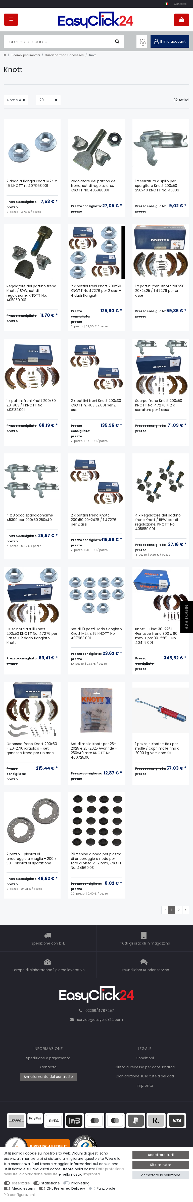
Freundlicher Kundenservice (145, 969)
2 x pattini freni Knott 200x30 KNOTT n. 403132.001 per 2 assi (96, 405)
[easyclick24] (96, 995)
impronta (145, 1085)
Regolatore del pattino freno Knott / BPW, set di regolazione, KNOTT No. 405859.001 (31, 293)
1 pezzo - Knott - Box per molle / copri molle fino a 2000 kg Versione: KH (157, 748)
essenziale (21, 1183)
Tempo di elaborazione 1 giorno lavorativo (48, 969)
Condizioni (145, 1058)
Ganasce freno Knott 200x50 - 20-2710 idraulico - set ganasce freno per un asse (32, 748)
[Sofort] (156, 1120)
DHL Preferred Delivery (66, 1188)
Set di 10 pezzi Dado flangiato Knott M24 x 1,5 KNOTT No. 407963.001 (96, 634)
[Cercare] (117, 41)
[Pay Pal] (135, 1120)
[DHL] (16, 1120)
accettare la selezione (160, 1175)
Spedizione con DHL (48, 943)
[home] (5, 55)
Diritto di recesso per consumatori (145, 1067)
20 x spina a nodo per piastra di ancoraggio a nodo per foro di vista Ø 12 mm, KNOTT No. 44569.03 (96, 861)
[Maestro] (94, 1120)
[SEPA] (53, 1120)
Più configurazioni (19, 1194)
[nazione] (166, 4)
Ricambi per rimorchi (25, 55)
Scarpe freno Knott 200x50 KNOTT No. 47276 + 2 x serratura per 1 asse (158, 405)
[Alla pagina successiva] (185, 910)
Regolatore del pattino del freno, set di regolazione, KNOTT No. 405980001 (93, 186)
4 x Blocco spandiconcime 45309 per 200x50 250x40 (30, 517)
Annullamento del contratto (48, 1076)
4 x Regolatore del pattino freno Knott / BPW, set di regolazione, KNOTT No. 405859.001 (158, 522)
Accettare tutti (161, 1154)
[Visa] (176, 1120)
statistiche (50, 1183)
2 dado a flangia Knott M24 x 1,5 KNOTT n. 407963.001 (32, 183)
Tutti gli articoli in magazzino (145, 943)
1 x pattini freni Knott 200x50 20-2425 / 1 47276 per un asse (159, 291)
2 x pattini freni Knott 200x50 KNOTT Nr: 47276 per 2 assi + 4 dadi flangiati (96, 291)
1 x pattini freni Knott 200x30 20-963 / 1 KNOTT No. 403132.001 (31, 405)
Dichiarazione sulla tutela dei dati (145, 1076)
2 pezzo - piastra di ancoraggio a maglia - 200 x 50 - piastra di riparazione (31, 859)
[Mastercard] (115, 1120)
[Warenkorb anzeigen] (181, 20)
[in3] (74, 1120)
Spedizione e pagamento (48, 1058)
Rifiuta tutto (160, 1164)
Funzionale (106, 1188)
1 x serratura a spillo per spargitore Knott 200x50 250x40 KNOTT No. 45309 (157, 186)
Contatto (180, 4)
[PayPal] (35, 1117)
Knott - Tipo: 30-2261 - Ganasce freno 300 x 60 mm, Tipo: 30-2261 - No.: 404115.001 (156, 636)
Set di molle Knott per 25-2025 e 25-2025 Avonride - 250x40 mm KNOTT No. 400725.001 (94, 751)
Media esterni (23, 1188)
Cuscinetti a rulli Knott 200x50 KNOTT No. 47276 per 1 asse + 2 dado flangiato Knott (32, 636)
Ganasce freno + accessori (64, 55)
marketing (80, 1183)
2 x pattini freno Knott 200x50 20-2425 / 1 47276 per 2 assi (93, 520)
